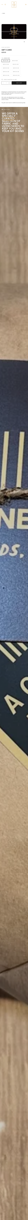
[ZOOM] (24, 41)
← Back (3, 13)
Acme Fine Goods (6, 47)
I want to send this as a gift (10, 79)
